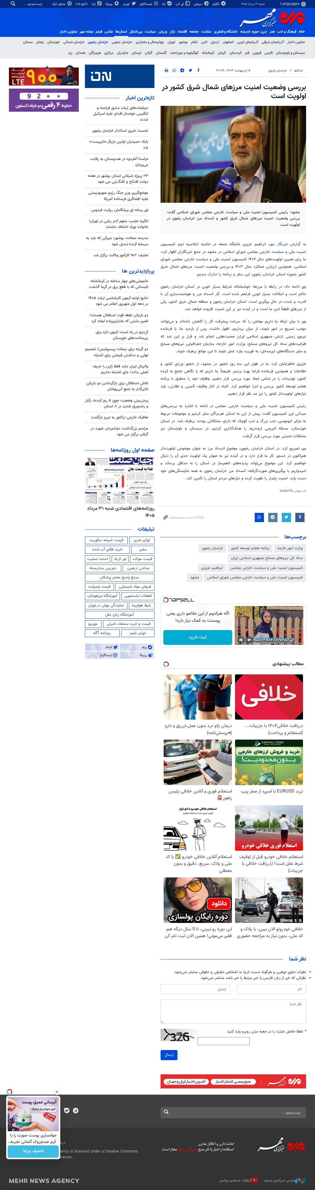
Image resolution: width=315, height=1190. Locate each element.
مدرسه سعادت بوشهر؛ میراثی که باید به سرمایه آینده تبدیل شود (117, 241)
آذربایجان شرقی (273, 42)
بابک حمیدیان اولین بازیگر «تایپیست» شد (119, 145)
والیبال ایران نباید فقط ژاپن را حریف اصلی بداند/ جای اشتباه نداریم (120, 369)
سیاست (150, 31)
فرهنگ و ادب (286, 31)
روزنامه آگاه (102, 633)
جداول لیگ (59, 4)
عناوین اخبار (296, 42)
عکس (109, 31)
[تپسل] (166, 600)
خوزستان (53, 42)
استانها (298, 70)
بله (164, 4)
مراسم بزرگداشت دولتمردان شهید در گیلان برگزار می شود (119, 431)
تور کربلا (120, 559)
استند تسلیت (97, 559)
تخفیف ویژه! (33, 1151)
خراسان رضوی (98, 42)
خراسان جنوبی (122, 42)
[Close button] (57, 1092)
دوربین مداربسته (103, 568)
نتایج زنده (82, 4)
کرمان (222, 53)
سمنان (28, 42)
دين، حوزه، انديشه (253, 31)
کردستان (235, 53)
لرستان (137, 53)
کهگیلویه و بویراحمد (184, 53)
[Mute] (249, 640)
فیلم (99, 31)
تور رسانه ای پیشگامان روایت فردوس (119, 210)
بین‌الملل (136, 31)
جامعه (194, 31)
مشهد (194, 577)
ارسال (169, 1055)
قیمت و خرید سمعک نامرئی (129, 624)
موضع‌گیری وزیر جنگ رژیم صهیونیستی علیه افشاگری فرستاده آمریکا (118, 196)
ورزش (162, 31)
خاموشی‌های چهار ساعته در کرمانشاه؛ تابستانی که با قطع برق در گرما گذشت (118, 284)
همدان (81, 53)
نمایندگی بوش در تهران (106, 605)
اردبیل (215, 42)
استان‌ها (121, 31)
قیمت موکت (142, 559)
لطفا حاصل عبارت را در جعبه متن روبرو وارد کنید (266, 1032)
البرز (204, 42)
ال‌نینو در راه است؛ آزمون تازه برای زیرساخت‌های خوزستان (122, 335)
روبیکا (110, 4)
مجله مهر (86, 31)
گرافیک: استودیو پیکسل (235, 1180)
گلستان (161, 53)
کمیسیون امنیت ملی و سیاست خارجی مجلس (266, 568)
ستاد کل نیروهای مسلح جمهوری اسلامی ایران (267, 558)
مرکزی (109, 53)
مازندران (122, 53)
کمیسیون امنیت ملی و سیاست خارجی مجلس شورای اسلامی (255, 577)
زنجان (40, 42)
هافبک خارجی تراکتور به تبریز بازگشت (119, 417)
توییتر (126, 4)
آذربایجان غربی (247, 42)
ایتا (94, 4)
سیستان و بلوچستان (290, 53)
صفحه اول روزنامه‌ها (132, 450)
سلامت (206, 31)
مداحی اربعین (138, 568)
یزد (70, 53)
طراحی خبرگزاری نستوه (279, 1180)
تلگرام (216, 4)
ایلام (194, 42)
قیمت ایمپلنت (99, 587)
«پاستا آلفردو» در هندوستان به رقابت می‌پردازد (119, 162)
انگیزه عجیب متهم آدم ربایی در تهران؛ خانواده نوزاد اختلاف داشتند (118, 224)
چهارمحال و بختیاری (150, 42)
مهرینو (93, 624)
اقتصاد (182, 31)
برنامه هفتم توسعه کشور (250, 548)
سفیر (143, 549)
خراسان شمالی (74, 42)
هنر (272, 31)
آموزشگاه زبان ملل (119, 615)
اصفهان (228, 42)
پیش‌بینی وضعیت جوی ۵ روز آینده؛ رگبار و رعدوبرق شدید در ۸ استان (116, 403)
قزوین (257, 53)
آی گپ (180, 4)
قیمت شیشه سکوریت (106, 540)
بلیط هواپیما (141, 605)
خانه (302, 31)
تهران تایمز (138, 633)
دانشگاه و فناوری (226, 31)
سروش (198, 4)
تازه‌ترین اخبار (140, 98)
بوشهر (183, 42)
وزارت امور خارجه (290, 548)
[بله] (66, 1111)
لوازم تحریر (142, 540)
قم (247, 53)
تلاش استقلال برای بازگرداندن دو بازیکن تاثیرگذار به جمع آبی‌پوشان (117, 386)
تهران (171, 42)
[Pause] (241, 640)
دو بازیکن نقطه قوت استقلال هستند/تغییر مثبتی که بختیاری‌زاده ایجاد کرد (119, 318)
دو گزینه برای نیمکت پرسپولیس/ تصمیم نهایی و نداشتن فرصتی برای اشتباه (116, 352)
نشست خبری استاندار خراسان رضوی (120, 131)
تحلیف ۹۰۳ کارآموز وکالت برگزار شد (121, 255)
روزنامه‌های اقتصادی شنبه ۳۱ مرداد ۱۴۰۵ (121, 512)
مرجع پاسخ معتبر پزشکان (119, 577)
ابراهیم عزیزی (212, 568)
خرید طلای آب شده (107, 549)
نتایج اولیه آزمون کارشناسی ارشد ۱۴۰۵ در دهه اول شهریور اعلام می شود (118, 301)
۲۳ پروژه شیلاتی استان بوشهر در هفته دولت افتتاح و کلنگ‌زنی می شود (118, 179)
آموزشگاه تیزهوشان (102, 596)
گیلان (149, 53)
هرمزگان (95, 53)
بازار (172, 31)
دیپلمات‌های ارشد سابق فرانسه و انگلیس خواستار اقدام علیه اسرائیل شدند (120, 114)
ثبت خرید (198, 637)
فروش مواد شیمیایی (135, 587)
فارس (269, 53)
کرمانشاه (208, 53)
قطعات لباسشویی (138, 596)
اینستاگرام (146, 4)
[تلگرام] (75, 1111)
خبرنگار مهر (279, 244)
